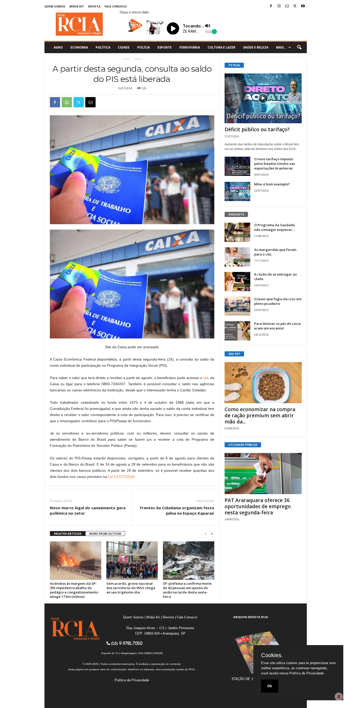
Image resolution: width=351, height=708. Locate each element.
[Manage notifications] (339, 697)
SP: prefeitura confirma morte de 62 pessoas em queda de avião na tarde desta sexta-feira (187, 590)
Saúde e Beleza (255, 47)
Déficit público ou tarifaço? (257, 129)
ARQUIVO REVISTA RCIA (250, 617)
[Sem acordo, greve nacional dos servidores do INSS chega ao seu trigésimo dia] (132, 560)
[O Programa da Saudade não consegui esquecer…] (237, 232)
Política (103, 47)
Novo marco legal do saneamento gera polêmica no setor (87, 510)
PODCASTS (236, 214)
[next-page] (211, 533)
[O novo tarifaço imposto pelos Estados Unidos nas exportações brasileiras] (237, 166)
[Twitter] (295, 6)
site (206, 378)
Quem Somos (54, 6)
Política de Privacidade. (307, 673)
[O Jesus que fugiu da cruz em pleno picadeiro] (237, 306)
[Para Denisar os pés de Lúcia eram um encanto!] (237, 331)
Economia (79, 47)
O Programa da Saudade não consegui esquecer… (274, 227)
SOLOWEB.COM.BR (150, 653)
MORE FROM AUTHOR (105, 533)
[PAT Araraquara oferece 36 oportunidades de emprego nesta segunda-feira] (263, 473)
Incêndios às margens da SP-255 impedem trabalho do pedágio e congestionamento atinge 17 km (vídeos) (74, 590)
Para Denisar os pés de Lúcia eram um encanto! (277, 326)
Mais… (281, 47)
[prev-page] (205, 533)
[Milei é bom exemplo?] (237, 191)
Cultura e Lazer (221, 47)
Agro (58, 47)
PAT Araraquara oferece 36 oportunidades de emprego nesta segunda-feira (258, 506)
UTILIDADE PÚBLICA (242, 445)
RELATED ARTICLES (67, 533)
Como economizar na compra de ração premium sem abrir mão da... (260, 415)
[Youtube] (303, 6)
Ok (269, 686)
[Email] (90, 102)
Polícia (143, 47)
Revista (94, 6)
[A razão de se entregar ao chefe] (237, 281)
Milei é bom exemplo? (272, 184)
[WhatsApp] (67, 102)
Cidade (124, 47)
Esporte (165, 47)
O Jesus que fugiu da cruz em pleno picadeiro (277, 301)
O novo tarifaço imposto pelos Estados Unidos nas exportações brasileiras (274, 164)
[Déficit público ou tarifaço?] (263, 98)
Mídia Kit (76, 6)
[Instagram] (279, 6)
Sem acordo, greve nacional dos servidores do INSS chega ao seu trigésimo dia (130, 587)
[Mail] (287, 6)
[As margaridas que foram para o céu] (237, 257)
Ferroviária (189, 47)
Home (126, 59)
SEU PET (234, 354)
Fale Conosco (116, 6)
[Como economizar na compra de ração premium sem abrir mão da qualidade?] (263, 382)
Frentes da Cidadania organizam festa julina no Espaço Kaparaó (177, 510)
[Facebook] (271, 6)
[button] (299, 47)
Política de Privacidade (132, 680)
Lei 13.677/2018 (121, 477)
